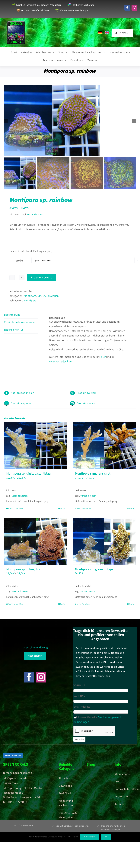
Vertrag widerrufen (13, 755)
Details (62, 508)
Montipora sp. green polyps (94, 569)
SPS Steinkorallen (48, 296)
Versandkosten (35, 214)
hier (103, 357)
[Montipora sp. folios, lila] (35, 541)
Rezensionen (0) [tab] (13, 330)
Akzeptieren (35, 656)
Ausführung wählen (15, 508)
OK (106, 837)
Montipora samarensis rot (92, 473)
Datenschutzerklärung (34, 647)
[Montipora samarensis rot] (104, 445)
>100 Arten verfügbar (80, 5)
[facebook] (127, 8)
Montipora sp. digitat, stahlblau (28, 473)
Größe (19, 261)
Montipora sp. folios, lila (23, 569)
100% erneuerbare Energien (72, 10)
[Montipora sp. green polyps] (104, 541)
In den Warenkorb (41, 277)
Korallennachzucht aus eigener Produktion (37, 5)
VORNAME (79, 685)
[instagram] (134, 8)
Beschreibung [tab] (12, 315)
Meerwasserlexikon (60, 361)
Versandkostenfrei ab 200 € (33, 10)
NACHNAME (80, 696)
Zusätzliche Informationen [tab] (20, 322)
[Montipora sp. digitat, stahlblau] (35, 445)
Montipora (30, 296)
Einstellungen (89, 837)
